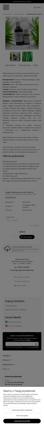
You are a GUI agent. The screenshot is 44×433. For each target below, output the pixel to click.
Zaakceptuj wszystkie (22, 421)
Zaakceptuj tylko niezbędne (22, 410)
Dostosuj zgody (22, 416)
